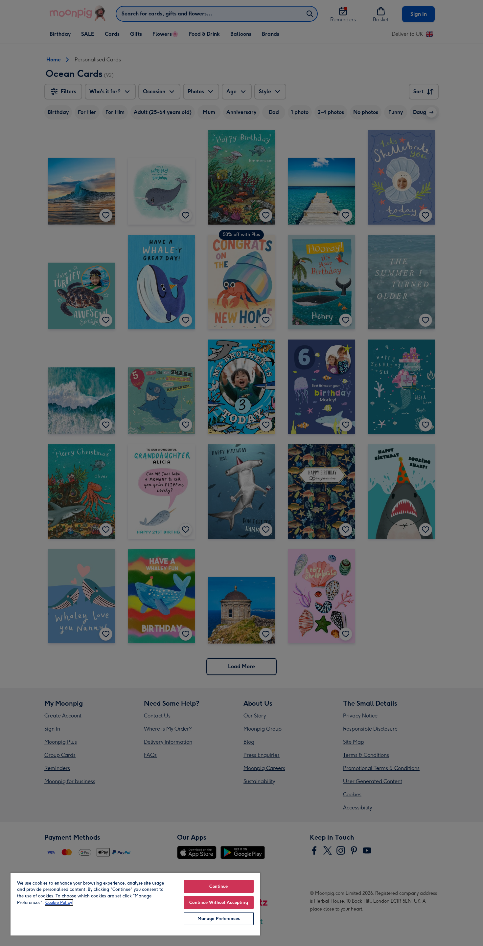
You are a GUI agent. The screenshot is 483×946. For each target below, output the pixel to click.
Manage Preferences (218, 918)
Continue (218, 886)
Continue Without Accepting (218, 902)
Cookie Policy (58, 902)
